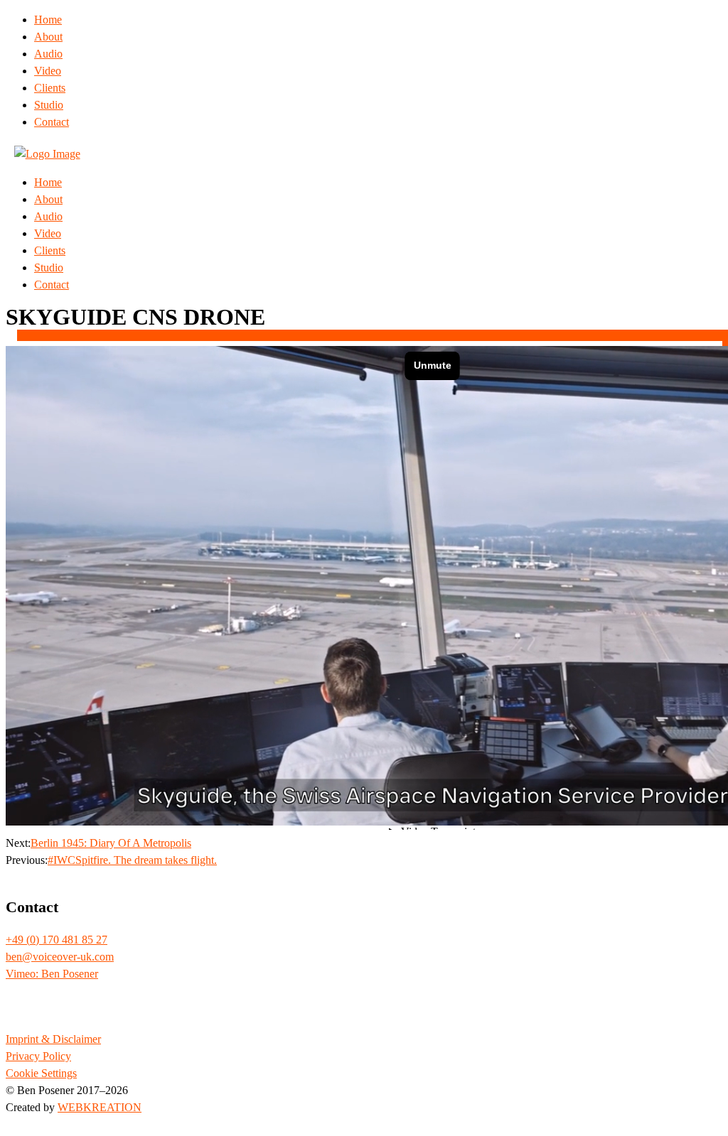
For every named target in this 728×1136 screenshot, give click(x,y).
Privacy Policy (38, 1056)
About (48, 37)
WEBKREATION (99, 1107)
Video (47, 71)
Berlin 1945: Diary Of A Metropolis (111, 843)
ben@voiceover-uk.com (60, 957)
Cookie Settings (41, 1073)
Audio (48, 54)
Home (48, 19)
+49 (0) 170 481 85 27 (56, 940)
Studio (48, 105)
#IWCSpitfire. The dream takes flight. (132, 860)
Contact (51, 122)
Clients (49, 88)
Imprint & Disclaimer (53, 1039)
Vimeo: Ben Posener (52, 974)
